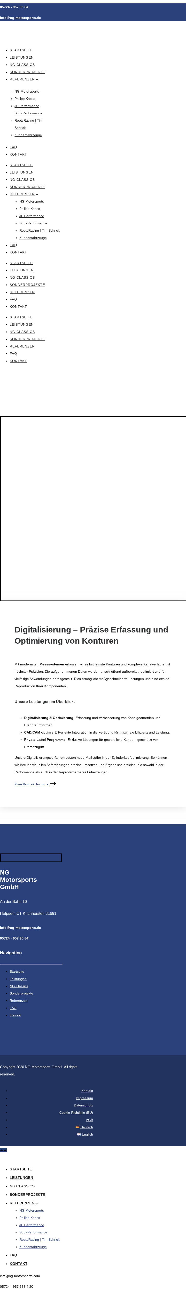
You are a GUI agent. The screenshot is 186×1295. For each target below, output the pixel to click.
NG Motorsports (27, 91)
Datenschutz (83, 1105)
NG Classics (22, 65)
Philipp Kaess (25, 99)
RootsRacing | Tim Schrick (39, 230)
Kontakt (18, 154)
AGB (89, 1120)
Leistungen (22, 57)
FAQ (13, 147)
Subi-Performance (28, 113)
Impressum (84, 1098)
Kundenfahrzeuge (28, 135)
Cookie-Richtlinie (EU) (76, 1112)
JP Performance (27, 106)
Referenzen (22, 79)
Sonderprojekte (27, 72)
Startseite (21, 50)
